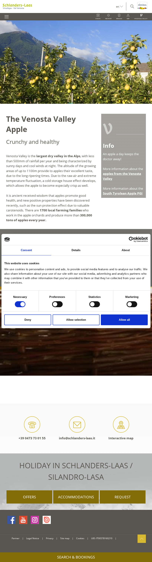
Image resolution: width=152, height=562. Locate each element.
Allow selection (76, 319)
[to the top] (142, 539)
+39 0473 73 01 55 (32, 438)
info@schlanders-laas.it (77, 438)
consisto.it (123, 538)
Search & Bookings (76, 557)
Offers (29, 496)
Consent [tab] (26, 250)
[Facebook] (11, 520)
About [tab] (126, 250)
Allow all (124, 319)
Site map (64, 538)
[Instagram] (35, 520)
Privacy (49, 538)
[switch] (57, 304)
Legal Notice (32, 538)
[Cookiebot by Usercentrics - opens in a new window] (131, 239)
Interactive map (120, 438)
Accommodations (76, 496)
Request (123, 496)
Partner (15, 538)
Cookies (80, 538)
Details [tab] (76, 250)
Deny (27, 319)
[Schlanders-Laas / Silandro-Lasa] (58, 6)
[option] (76, 62)
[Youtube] (23, 520)
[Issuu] (47, 520)
